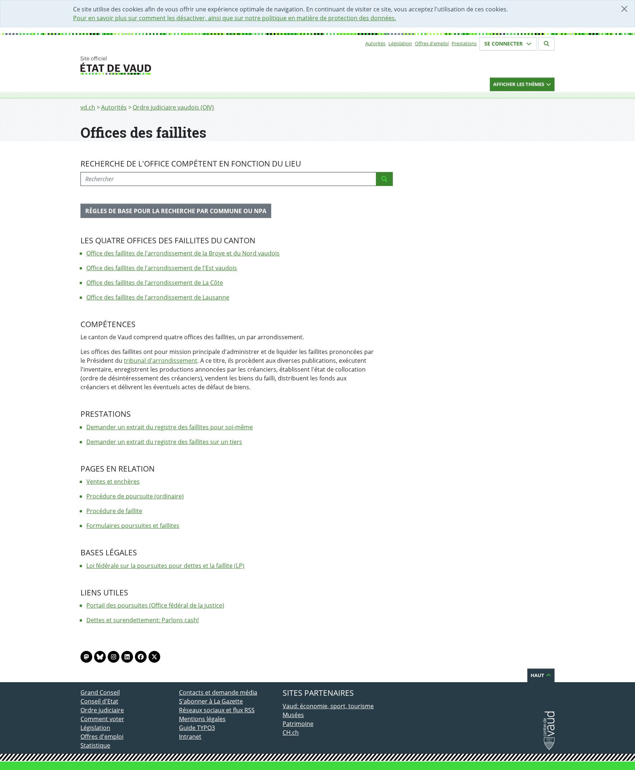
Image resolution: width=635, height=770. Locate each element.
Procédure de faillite (114, 511)
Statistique (95, 745)
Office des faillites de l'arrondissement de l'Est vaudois (161, 268)
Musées (293, 715)
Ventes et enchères (113, 481)
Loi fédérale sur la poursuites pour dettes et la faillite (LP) (165, 566)
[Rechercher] (546, 43)
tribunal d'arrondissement (160, 361)
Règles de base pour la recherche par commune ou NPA (175, 211)
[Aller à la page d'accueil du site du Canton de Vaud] (176, 65)
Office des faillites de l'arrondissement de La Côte (154, 283)
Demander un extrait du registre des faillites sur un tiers (164, 442)
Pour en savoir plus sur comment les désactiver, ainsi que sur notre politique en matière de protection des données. (234, 18)
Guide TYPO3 (197, 728)
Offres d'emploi (432, 43)
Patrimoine (298, 724)
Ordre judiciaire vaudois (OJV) (173, 107)
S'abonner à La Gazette (211, 701)
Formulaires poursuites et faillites (132, 526)
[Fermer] (624, 8)
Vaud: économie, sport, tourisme (328, 706)
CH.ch (291, 732)
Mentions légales (202, 719)
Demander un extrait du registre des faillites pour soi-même (169, 427)
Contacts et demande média (218, 692)
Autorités (375, 43)
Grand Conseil (100, 692)
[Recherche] (384, 179)
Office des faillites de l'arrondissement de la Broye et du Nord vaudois (183, 253)
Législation (400, 43)
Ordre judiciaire (102, 710)
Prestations (464, 43)
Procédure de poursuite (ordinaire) (135, 496)
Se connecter (504, 43)
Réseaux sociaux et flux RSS (217, 710)
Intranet (190, 737)
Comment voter (102, 719)
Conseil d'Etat (99, 701)
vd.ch (87, 107)
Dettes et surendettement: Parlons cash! (142, 620)
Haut (538, 675)
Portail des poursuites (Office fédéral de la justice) (155, 605)
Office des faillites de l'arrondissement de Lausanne (157, 297)
